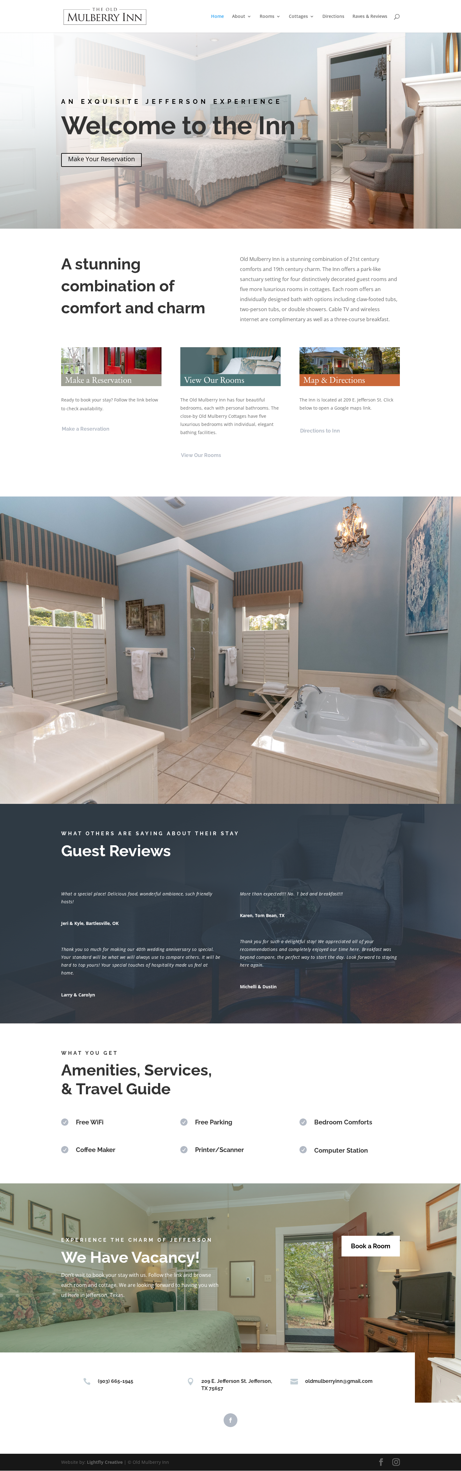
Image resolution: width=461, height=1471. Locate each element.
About (238, 16)
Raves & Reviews (369, 16)
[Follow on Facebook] (230, 1420)
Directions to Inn (320, 431)
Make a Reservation (85, 429)
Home (217, 16)
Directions (333, 16)
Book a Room (370, 1246)
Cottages (298, 16)
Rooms (267, 16)
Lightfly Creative (105, 1462)
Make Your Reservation (101, 159)
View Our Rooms (201, 455)
